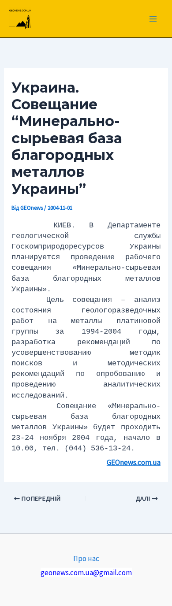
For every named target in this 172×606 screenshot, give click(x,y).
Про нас (86, 558)
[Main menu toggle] (153, 19)
